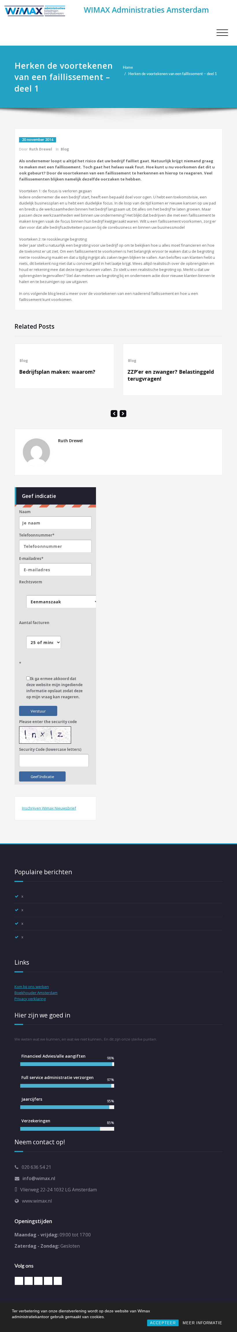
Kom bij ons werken (31, 986)
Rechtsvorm (30, 582)
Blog (65, 149)
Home (128, 68)
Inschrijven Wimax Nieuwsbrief (49, 808)
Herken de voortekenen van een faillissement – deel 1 (172, 74)
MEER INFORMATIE (202, 1323)
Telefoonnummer (36, 535)
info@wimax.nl (39, 1178)
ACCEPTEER (163, 1323)
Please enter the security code (48, 721)
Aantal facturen (34, 622)
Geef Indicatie (42, 776)
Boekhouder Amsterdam (36, 992)
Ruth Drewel (40, 149)
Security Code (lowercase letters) (50, 749)
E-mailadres (31, 558)
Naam (25, 511)
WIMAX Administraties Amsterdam (146, 10)
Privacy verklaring (30, 998)
